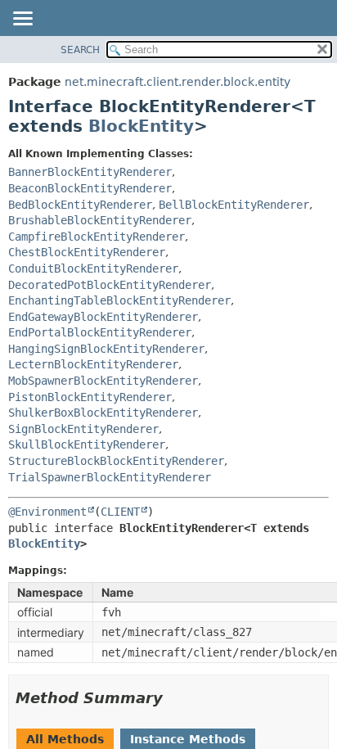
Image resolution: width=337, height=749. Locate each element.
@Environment (47, 511)
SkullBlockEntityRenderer (86, 444)
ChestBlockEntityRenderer (86, 252)
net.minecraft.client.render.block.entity (177, 81)
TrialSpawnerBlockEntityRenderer (109, 477)
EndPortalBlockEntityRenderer (99, 332)
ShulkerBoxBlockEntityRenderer (103, 412)
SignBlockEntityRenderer (83, 428)
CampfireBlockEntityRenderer (96, 236)
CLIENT (120, 511)
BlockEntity (141, 126)
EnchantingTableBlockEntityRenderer (119, 300)
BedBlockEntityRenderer (80, 204)
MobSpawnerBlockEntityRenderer (103, 380)
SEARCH (80, 50)
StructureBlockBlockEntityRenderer (116, 460)
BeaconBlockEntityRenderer (90, 188)
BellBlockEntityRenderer (234, 204)
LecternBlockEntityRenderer (93, 364)
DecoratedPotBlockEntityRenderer (109, 284)
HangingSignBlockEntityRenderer (106, 348)
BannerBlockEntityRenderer (90, 171)
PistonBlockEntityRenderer (90, 397)
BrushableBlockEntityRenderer (99, 220)
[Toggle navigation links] (22, 19)
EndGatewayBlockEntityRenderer (103, 316)
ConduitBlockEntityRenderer (93, 268)
